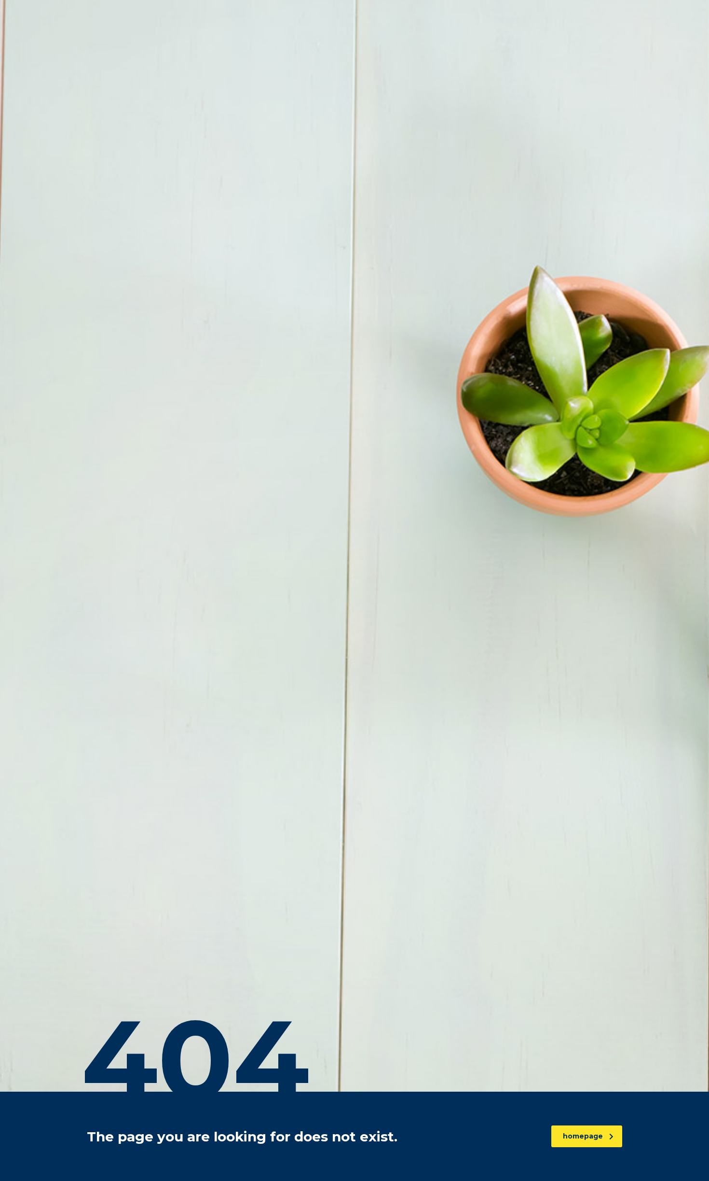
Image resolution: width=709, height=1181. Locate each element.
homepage (583, 1136)
